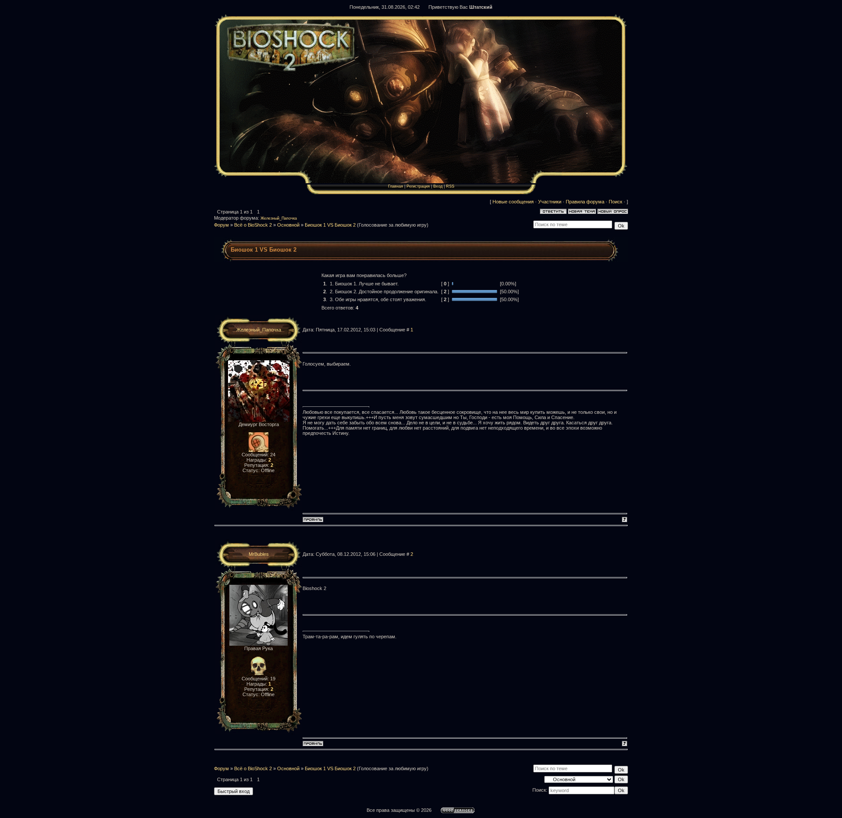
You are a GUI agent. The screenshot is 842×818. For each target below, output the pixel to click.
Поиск (615, 201)
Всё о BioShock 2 (253, 225)
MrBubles (259, 554)
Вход (437, 186)
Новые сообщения (513, 201)
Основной (288, 225)
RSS (450, 186)
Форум (221, 225)
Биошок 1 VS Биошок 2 (330, 225)
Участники (549, 201)
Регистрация (418, 186)
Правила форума (585, 201)
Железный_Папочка (278, 218)
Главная (395, 186)
